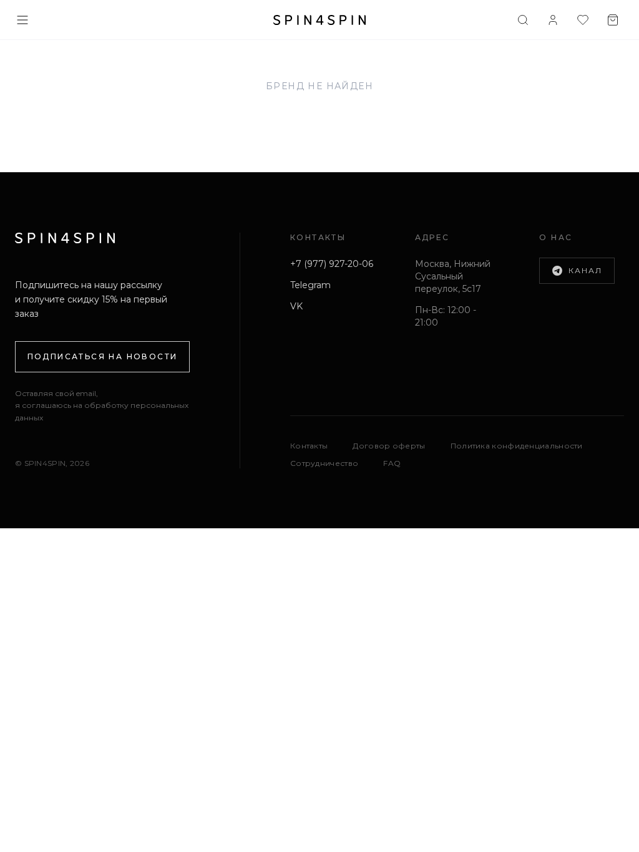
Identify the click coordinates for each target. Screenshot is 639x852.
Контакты (309, 445)
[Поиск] (523, 20)
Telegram (310, 285)
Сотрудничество (324, 463)
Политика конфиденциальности (517, 445)
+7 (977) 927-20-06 (331, 263)
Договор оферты (389, 445)
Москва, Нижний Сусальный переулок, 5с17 (452, 276)
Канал (585, 270)
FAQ (392, 463)
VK (296, 306)
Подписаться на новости (102, 356)
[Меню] (22, 19)
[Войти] (553, 20)
